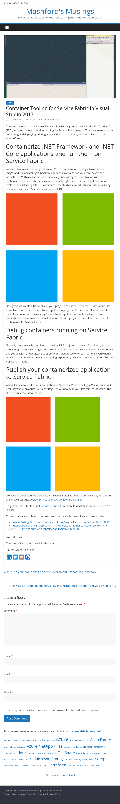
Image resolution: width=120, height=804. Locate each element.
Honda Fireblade (11, 759)
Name (8, 656)
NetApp (101, 758)
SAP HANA (35, 766)
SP (41, 766)
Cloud (22, 752)
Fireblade (83, 753)
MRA (91, 759)
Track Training (73, 766)
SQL (45, 766)
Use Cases (84, 766)
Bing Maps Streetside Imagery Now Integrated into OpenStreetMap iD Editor (62, 586)
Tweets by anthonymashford (60, 775)
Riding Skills (24, 766)
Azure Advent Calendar (79, 740)
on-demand (8, 766)
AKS (9, 740)
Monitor (69, 759)
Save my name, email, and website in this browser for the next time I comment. (53, 710)
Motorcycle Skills (81, 759)
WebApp (99, 766)
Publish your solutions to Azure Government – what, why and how (50, 572)
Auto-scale (27, 740)
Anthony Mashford (34, 119)
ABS (5, 740)
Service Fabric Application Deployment (61, 499)
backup (67, 747)
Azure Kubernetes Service (14, 747)
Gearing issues (94, 754)
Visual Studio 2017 (99, 506)
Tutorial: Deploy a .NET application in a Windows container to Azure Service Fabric (59, 525)
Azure (10, 102)
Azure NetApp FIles (44, 746)
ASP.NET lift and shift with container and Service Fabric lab (45, 529)
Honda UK (23, 759)
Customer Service (35, 754)
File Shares (67, 752)
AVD (48, 740)
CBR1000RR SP (99, 747)
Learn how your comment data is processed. (75, 731)
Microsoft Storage (50, 758)
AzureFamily (100, 739)
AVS (53, 740)
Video (92, 766)
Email (8, 674)
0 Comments (53, 119)
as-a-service (17, 740)
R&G (16, 766)
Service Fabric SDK (51, 506)
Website (8, 692)
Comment (10, 610)
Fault (54, 754)
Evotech (47, 754)
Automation (39, 740)
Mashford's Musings (60, 11)
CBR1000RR (87, 747)
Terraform (57, 764)
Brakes (79, 747)
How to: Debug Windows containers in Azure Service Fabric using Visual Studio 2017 (60, 522)
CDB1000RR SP (9, 754)
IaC (31, 759)
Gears (105, 753)
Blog (73, 747)
